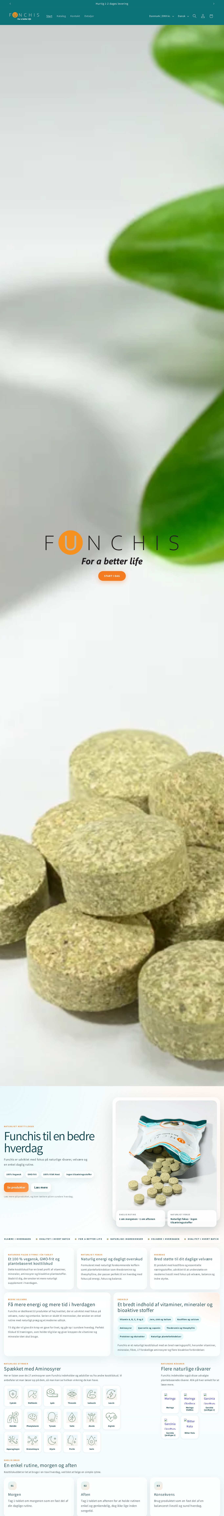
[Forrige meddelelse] (10, 3)
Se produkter (16, 1187)
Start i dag (112, 576)
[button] (194, 16)
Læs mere (41, 1187)
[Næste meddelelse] (213, 3)
